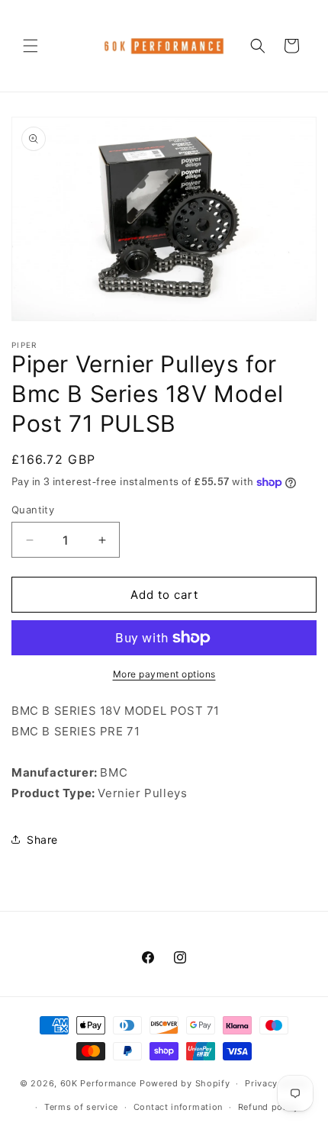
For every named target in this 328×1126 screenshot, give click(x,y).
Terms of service (81, 1107)
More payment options (164, 674)
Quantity (32, 509)
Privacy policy (276, 1083)
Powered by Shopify (185, 1083)
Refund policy (268, 1107)
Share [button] (42, 839)
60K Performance (98, 1083)
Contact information (178, 1107)
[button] (30, 46)
